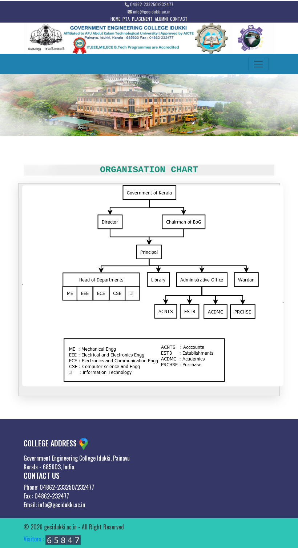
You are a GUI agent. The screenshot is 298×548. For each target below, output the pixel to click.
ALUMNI (161, 19)
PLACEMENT (142, 19)
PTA (126, 19)
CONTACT (179, 19)
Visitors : (34, 539)
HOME (115, 19)
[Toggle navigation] (258, 64)
